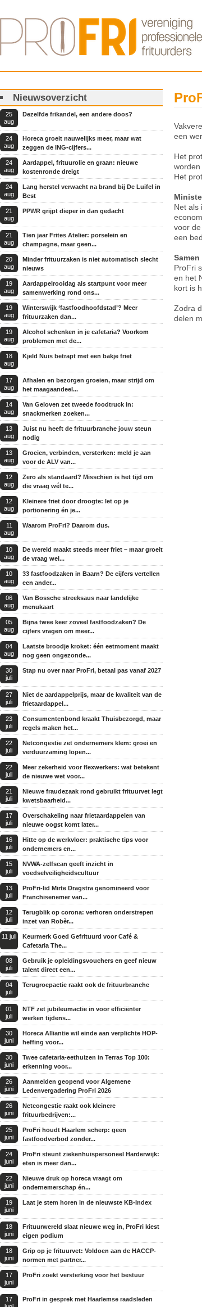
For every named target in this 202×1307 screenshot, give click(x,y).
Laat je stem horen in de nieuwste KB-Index (87, 1202)
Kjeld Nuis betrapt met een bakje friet (77, 356)
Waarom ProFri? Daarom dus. (65, 525)
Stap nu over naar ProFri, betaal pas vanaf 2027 (91, 670)
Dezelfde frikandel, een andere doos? (77, 114)
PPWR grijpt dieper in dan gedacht (73, 211)
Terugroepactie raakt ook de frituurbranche (85, 984)
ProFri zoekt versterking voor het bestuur (83, 1275)
